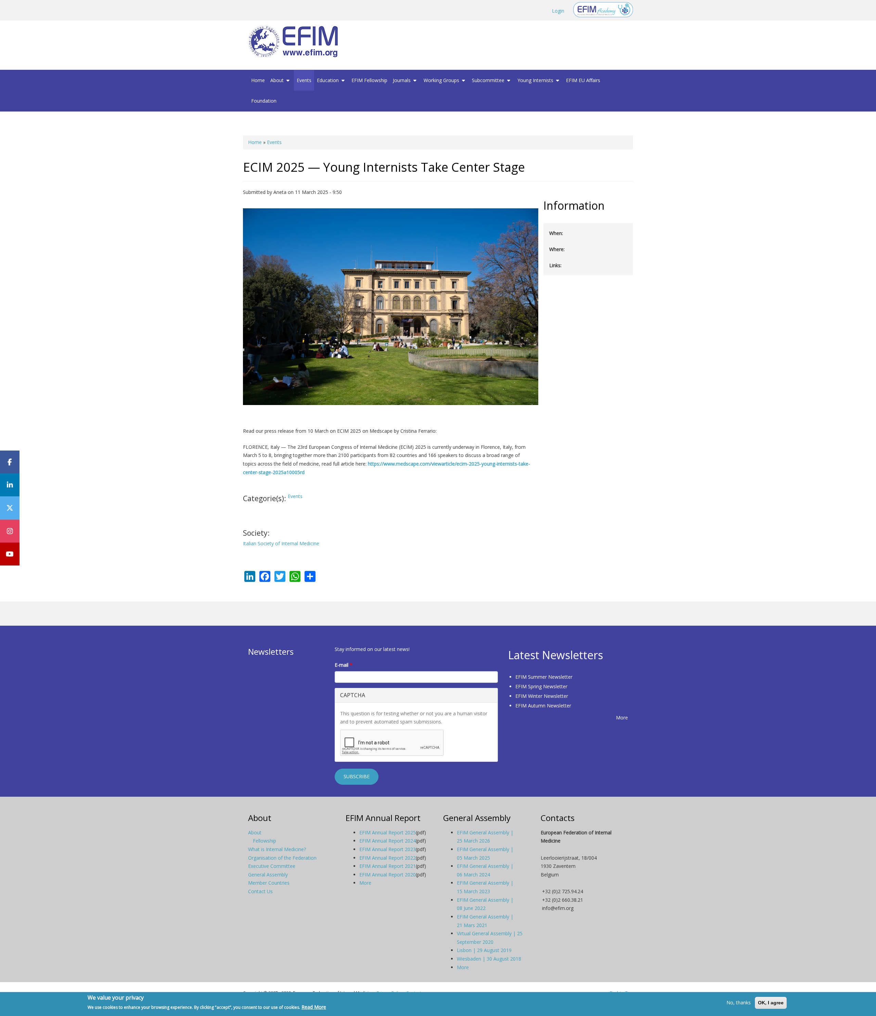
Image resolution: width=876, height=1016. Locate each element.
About (277, 80)
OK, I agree (771, 1002)
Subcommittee (489, 80)
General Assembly (268, 874)
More (622, 717)
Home (258, 80)
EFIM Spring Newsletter (541, 686)
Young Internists (536, 80)
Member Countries (268, 883)
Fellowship (264, 840)
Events (304, 80)
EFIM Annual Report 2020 (387, 874)
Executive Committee (271, 866)
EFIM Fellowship (369, 80)
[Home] (295, 42)
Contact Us (260, 891)
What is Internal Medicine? (277, 849)
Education (328, 80)
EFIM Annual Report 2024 (387, 840)
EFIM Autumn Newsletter (543, 705)
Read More (313, 1007)
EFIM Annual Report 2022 (387, 858)
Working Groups (442, 80)
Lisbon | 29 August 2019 (484, 950)
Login (558, 11)
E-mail (343, 665)
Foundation (263, 100)
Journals (402, 80)
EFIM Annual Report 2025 (387, 832)
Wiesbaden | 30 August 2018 (489, 958)
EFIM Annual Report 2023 (387, 849)
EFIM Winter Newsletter (541, 696)
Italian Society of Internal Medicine (281, 543)
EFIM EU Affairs (583, 80)
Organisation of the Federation (282, 858)
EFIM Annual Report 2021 (387, 866)
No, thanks (738, 1002)
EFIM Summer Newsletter (543, 677)
